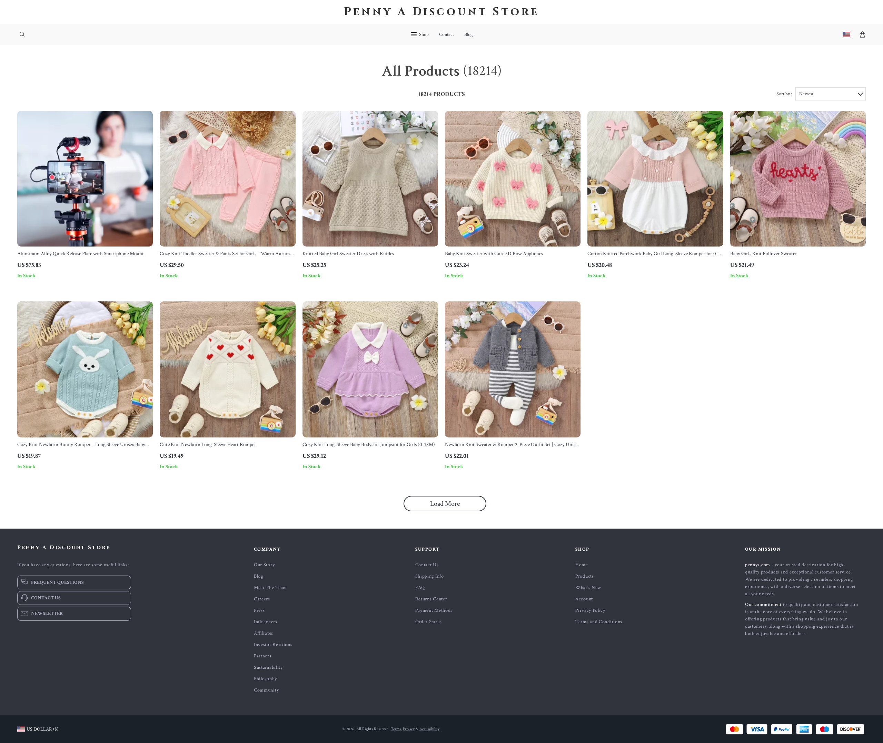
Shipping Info (429, 576)
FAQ (420, 588)
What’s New (588, 588)
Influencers (265, 622)
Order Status (428, 622)
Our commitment (763, 604)
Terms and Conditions (598, 622)
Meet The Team (270, 588)
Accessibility (429, 729)
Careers (262, 599)
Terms (396, 729)
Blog (468, 34)
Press (259, 610)
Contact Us (427, 565)
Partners (262, 656)
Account (584, 599)
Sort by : (784, 94)
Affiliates (263, 633)
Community (266, 690)
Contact (446, 34)
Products (584, 576)
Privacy (409, 729)
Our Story (264, 565)
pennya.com (757, 565)
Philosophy (265, 679)
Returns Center (431, 599)
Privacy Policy (590, 610)
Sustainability (268, 667)
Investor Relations (273, 644)
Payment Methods (434, 610)
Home (581, 565)
